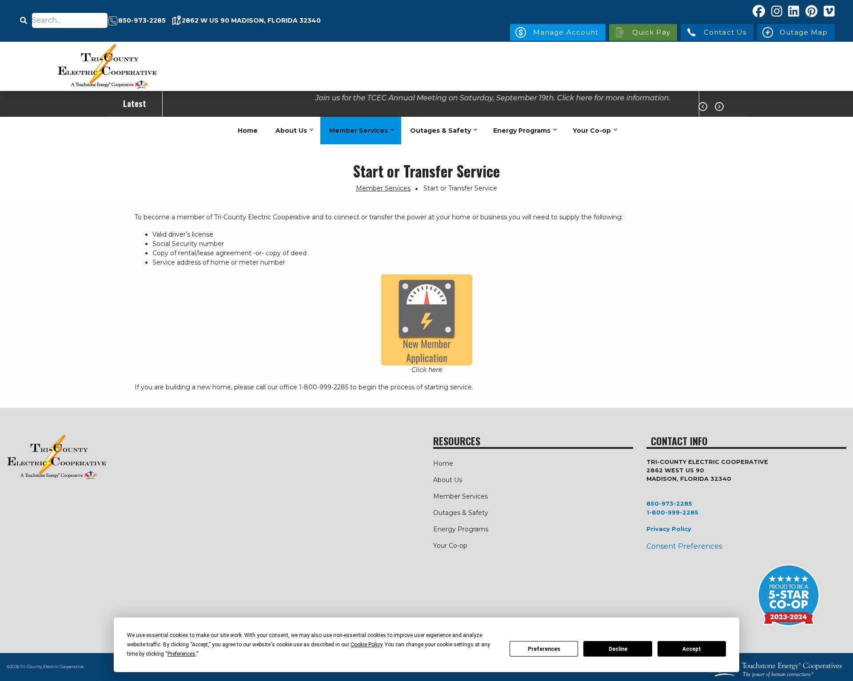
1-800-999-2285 (672, 512)
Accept (691, 649)
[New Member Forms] (426, 319)
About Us (289, 135)
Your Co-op (589, 135)
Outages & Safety (438, 135)
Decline (618, 649)
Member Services (356, 135)
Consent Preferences (684, 546)
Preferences (544, 649)
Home (248, 131)
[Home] (107, 66)
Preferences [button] (181, 654)
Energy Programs (519, 135)
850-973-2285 (669, 503)
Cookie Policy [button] (366, 644)
